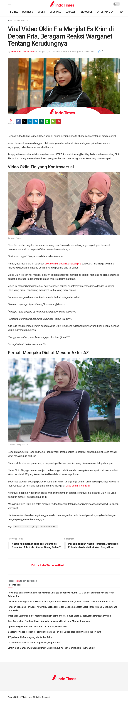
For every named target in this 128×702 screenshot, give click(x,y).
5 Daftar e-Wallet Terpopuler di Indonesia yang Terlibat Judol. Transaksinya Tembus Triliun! (54, 632)
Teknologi (85, 12)
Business (27, 12)
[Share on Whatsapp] (41, 121)
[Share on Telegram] (35, 121)
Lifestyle (55, 12)
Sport (41, 12)
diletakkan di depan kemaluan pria (63, 263)
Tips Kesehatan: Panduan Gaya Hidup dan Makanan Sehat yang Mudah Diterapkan (49, 621)
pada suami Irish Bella (78, 485)
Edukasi (70, 12)
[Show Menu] (9, 4)
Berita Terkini (21, 526)
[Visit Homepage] (62, 4)
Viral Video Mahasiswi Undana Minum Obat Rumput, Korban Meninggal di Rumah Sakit (51, 648)
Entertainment (105, 12)
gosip (34, 526)
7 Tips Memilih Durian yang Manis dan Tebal (30, 637)
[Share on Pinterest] (58, 121)
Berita (14, 12)
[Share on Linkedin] (29, 121)
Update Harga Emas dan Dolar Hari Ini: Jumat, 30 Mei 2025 (37, 626)
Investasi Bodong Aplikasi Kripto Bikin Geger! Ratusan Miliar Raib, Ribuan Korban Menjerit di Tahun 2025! (61, 601)
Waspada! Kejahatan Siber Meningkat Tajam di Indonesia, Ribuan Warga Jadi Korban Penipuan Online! (59, 616)
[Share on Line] (47, 121)
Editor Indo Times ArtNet (22, 51)
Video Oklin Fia (48, 526)
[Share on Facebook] (18, 121)
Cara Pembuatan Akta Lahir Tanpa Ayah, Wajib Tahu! (34, 642)
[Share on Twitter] (24, 121)
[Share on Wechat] (53, 121)
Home (10, 20)
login (17, 581)
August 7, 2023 (45, 51)
